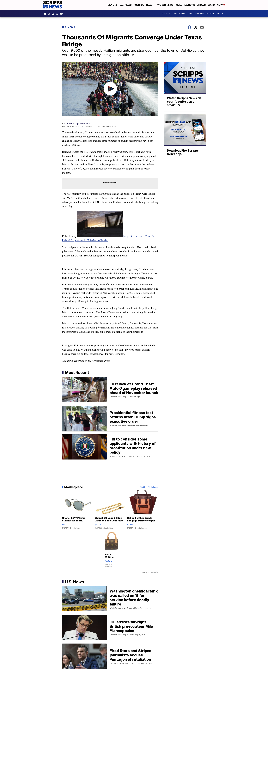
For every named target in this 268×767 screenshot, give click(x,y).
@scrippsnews (62, 14)
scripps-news (53, 14)
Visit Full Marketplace (149, 487)
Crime (190, 13)
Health (150, 4)
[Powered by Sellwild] (154, 572)
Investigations (185, 4)
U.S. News (126, 4)
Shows (201, 4)
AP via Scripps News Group (79, 123)
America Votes (179, 13)
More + (220, 13)
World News (165, 4)
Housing (210, 13)
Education (199, 13)
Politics (139, 4)
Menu (111, 5)
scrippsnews (46, 14)
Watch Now (215, 4)
